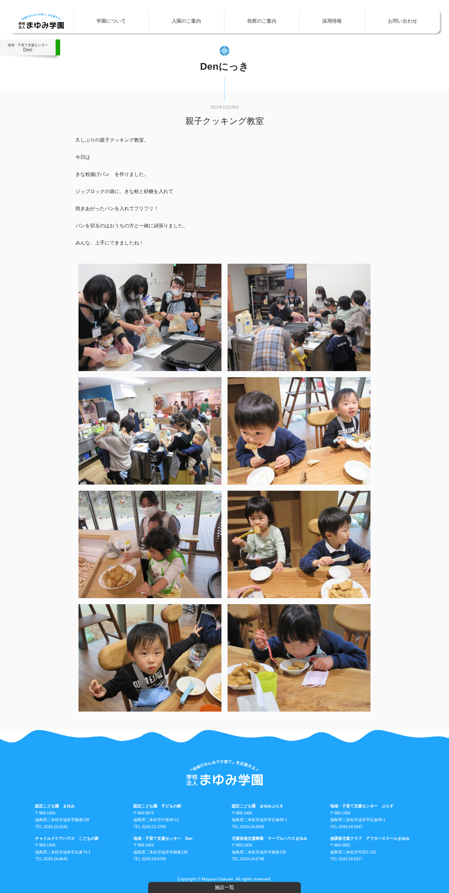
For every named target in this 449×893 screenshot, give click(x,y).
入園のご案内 (186, 21)
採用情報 (332, 21)
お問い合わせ (402, 21)
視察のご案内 (261, 21)
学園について (111, 21)
